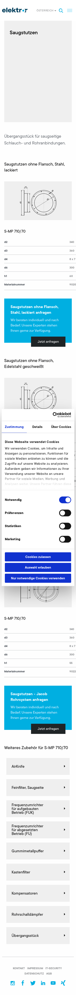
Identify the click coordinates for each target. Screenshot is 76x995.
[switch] (65, 513)
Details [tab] (37, 426)
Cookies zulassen (38, 556)
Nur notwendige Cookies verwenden (38, 578)
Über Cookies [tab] (61, 426)
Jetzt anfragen (48, 341)
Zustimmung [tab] (14, 426)
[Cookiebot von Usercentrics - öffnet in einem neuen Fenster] (53, 415)
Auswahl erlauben (38, 567)
